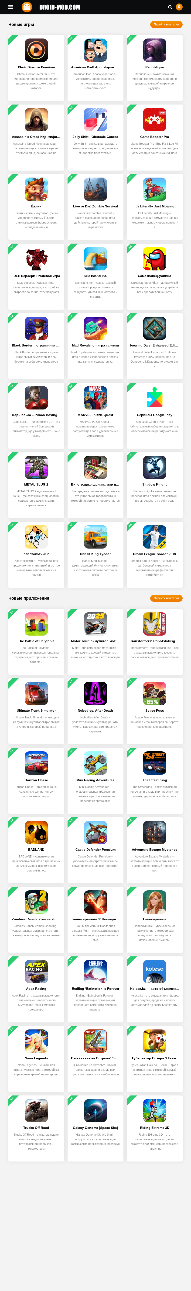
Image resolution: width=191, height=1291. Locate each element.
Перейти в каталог (166, 24)
